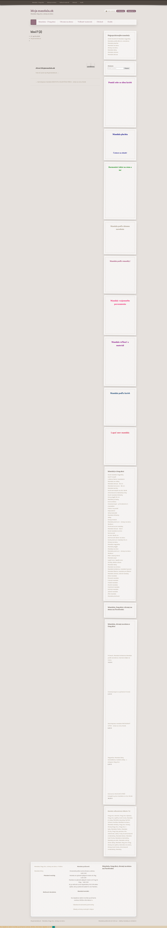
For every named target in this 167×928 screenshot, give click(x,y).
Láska (117, 833)
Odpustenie (111, 510)
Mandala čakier (121, 836)
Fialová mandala (113, 580)
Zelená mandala (113, 591)
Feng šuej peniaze (118, 831)
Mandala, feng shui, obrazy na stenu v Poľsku (48, 866)
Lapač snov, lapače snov (115, 560)
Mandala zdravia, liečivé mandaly (118, 573)
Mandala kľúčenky (113, 515)
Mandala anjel (112, 558)
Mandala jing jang (119, 820)
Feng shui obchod (113, 815)
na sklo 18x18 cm (113, 535)
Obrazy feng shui (113, 827)
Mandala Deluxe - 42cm (115, 528)
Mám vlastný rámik (114, 555)
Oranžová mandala (113, 587)
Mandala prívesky (113, 499)
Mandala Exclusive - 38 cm (116, 486)
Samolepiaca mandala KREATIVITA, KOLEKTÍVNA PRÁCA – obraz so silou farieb (61, 82)
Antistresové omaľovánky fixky (117, 492)
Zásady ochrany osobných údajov (83, 909)
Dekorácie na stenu (125, 845)
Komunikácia (112, 501)
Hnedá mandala (113, 582)
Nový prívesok (112, 519)
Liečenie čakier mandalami (116, 479)
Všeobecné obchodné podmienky (83, 904)
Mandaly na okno (113, 549)
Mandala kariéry (113, 488)
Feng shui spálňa (113, 818)
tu (92, 900)
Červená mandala (113, 578)
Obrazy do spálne (113, 845)
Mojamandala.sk (36, 38)
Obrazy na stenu (51, 2)
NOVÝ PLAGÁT (112, 477)
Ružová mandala (113, 589)
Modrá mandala (113, 585)
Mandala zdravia (113, 52)
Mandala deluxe (113, 54)
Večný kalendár (112, 513)
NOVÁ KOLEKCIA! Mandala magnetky (119, 39)
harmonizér (111, 533)
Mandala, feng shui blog (123, 842)
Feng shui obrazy (124, 824)
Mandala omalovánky (122, 838)
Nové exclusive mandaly (115, 526)
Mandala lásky (112, 50)
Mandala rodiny (124, 840)
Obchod (74, 2)
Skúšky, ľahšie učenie (114, 562)
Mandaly (118, 849)
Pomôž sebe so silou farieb (120, 82)
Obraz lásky (111, 842)
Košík (81, 2)
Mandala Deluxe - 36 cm (115, 484)
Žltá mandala (112, 594)
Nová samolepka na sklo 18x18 (117, 490)
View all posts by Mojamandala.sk (47, 73)
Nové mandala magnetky (115, 474)
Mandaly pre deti (113, 840)
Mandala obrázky (113, 824)
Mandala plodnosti (114, 596)
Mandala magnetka (114, 544)
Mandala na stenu (113, 45)
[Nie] (55, 927)
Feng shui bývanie (125, 815)
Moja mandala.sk (42, 11)
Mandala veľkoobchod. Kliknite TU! (119, 811)
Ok (53, 927)
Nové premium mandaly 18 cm (117, 540)
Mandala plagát (113, 546)
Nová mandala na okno (115, 531)
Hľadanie (110, 66)
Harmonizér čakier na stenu (116, 537)
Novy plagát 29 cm (114, 497)
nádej (109, 517)
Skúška (115, 822)
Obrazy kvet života (113, 847)
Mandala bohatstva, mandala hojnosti (120, 569)
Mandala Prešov (116, 829)
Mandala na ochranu (114, 567)
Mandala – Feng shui (38, 2)
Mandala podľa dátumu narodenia (118, 41)
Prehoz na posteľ (113, 508)
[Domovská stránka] (33, 22)
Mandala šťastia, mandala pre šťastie (119, 571)
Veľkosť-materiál (64, 2)
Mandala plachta (113, 43)
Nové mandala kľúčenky (115, 495)
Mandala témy (38, 871)
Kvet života (122, 818)
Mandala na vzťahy (113, 481)
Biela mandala (112, 576)
